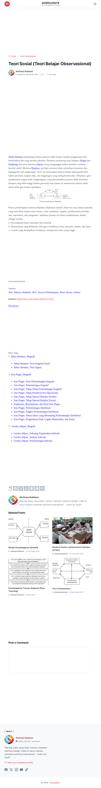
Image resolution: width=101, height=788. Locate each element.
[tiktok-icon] (26, 770)
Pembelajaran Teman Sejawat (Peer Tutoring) (26, 589)
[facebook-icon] (6, 770)
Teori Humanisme (61, 588)
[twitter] (20, 488)
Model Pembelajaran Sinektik (23, 547)
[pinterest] (37, 488)
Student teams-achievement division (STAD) (35, 299)
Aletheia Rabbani (24, 738)
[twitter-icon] (11, 770)
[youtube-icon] (21, 770)
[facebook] (15, 488)
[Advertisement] (50, 31)
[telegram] (31, 488)
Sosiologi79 (50, 3)
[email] (42, 488)
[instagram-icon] (16, 770)
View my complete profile (20, 762)
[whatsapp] (26, 488)
